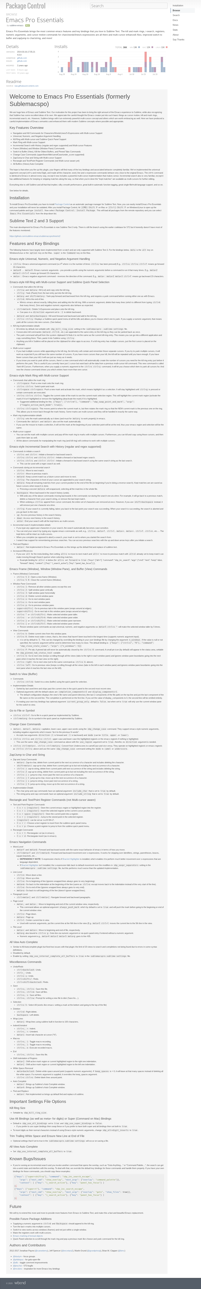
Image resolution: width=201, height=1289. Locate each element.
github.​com (22, 58)
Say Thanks (178, 39)
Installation (178, 5)
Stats (175, 30)
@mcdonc (17, 1269)
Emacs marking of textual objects (28, 1236)
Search (176, 15)
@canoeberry (41, 1250)
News (175, 25)
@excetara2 (67, 1250)
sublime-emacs (16, 25)
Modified (10, 66)
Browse (176, 10)
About (175, 35)
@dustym (17, 1256)
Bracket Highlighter (71, 859)
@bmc (122, 1250)
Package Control (62, 204)
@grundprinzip (94, 1250)
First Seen (11, 73)
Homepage (10, 58)
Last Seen (10, 70)
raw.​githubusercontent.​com (26, 86)
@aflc (15, 1262)
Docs (175, 20)
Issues (9, 61)
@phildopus (18, 1259)
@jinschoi (17, 1266)
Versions (10, 52)
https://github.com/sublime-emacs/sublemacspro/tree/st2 (35, 236)
